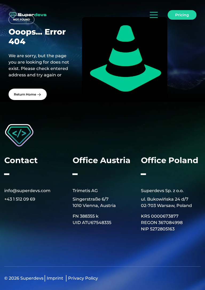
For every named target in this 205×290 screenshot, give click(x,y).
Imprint (55, 278)
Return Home (25, 94)
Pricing (182, 15)
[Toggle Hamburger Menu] (152, 15)
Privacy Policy (83, 278)
